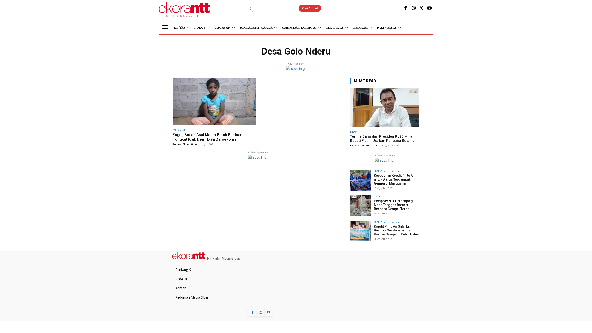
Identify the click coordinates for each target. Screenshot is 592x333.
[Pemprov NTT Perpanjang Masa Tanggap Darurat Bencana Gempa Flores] (360, 205)
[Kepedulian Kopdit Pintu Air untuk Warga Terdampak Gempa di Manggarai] (360, 180)
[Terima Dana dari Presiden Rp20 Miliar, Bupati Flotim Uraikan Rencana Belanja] (384, 107)
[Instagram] (413, 8)
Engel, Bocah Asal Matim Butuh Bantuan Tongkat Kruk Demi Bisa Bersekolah (207, 137)
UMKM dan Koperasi (386, 171)
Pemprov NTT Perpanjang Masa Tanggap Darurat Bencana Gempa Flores (393, 205)
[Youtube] (429, 8)
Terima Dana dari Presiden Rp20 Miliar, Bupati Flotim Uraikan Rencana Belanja (382, 138)
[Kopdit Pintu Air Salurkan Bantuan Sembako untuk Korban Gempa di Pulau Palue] (360, 231)
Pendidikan (179, 129)
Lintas (353, 131)
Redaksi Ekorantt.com (186, 144)
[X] (422, 8)
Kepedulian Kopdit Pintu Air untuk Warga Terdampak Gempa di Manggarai (394, 179)
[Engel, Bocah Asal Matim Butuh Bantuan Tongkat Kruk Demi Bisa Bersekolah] (214, 101)
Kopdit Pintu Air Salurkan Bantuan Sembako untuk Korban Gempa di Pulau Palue (396, 230)
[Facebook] (406, 8)
